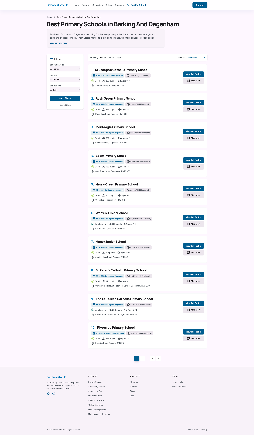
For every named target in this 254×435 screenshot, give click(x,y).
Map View (193, 81)
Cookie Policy (192, 430)
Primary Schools (95, 382)
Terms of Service (179, 386)
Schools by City (95, 391)
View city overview (59, 43)
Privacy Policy (178, 382)
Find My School (136, 5)
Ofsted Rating (57, 65)
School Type (56, 86)
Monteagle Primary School (115, 127)
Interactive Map (95, 396)
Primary (85, 5)
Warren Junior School (112, 213)
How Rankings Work (97, 409)
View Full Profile (193, 74)
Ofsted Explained (95, 405)
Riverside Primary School (116, 327)
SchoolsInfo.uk (57, 5)
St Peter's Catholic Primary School (121, 270)
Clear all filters (65, 105)
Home (76, 5)
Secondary (97, 5)
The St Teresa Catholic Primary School (124, 299)
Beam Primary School (111, 155)
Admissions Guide (96, 400)
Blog (132, 396)
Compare (119, 5)
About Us (134, 382)
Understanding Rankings (99, 414)
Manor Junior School (110, 241)
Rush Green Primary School (116, 98)
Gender (53, 75)
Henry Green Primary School (117, 184)
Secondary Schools (97, 386)
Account (200, 5)
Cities (109, 5)
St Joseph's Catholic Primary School (121, 69)
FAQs (132, 391)
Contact (133, 386)
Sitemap (204, 430)
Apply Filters (65, 98)
